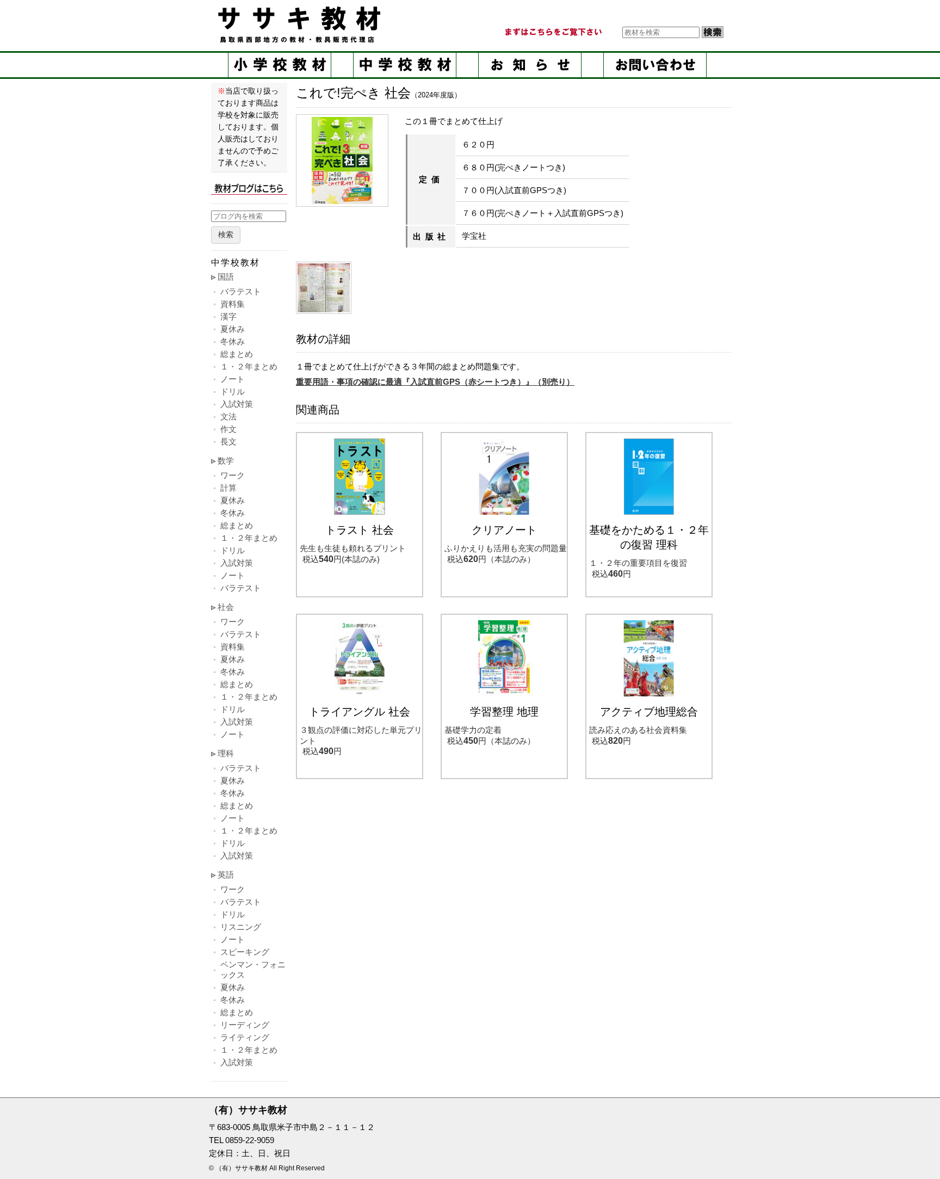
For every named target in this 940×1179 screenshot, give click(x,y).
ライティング (244, 1037)
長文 (228, 441)
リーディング (244, 1024)
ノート (232, 379)
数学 (226, 460)
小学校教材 (279, 65)
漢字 (228, 316)
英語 (226, 874)
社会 (226, 607)
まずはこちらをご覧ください (553, 32)
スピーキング (244, 951)
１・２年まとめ (248, 366)
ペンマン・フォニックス (253, 969)
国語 (226, 276)
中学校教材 (405, 65)
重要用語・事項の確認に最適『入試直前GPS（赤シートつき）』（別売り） (435, 381)
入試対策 (236, 404)
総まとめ (236, 354)
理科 (226, 753)
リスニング (240, 926)
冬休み (232, 341)
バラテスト (240, 291)
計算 (228, 487)
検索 (225, 235)
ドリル (232, 391)
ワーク (232, 475)
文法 (228, 416)
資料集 (232, 303)
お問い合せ (655, 65)
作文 (228, 429)
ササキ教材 (301, 24)
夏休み (232, 329)
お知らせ (530, 65)
